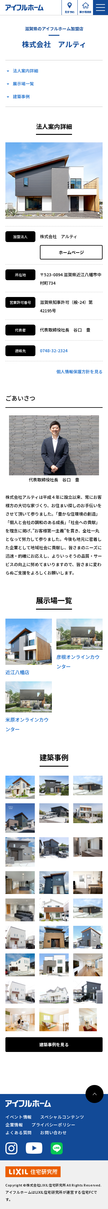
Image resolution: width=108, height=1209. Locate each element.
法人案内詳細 (25, 71)
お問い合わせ (53, 1132)
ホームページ (71, 252)
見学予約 (69, 10)
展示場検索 (86, 10)
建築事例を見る (54, 1044)
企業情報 (14, 1125)
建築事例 (21, 96)
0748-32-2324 (54, 350)
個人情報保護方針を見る (79, 371)
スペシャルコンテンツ (62, 1117)
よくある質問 (18, 1132)
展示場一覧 (23, 83)
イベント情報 (18, 1117)
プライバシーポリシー (54, 1125)
